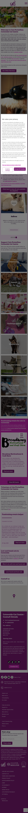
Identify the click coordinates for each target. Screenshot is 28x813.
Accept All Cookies (20, 169)
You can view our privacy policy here (11, 165)
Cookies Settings (7, 170)
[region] (14, 144)
